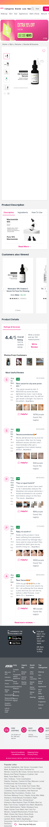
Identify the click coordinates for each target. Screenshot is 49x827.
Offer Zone (32, 673)
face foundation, (20, 791)
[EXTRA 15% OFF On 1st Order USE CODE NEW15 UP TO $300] (24, 30)
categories (9, 9)
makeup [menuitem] (4, 14)
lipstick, (7, 767)
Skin (11, 44)
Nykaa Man (32, 683)
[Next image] (8, 93)
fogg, (12, 786)
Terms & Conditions (18, 752)
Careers (8, 677)
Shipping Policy (32, 752)
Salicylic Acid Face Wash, (23, 821)
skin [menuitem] (10, 14)
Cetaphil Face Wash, (26, 805)
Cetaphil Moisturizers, (19, 812)
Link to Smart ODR (7, 710)
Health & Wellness (41, 697)
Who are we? (8, 673)
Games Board (24, 678)
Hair (39, 678)
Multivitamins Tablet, (18, 807)
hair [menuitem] (15, 14)
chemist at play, (25, 781)
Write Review (34, 345)
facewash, (14, 800)
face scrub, (13, 805)
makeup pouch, (18, 795)
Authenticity (9, 680)
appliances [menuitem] (23, 14)
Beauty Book (24, 673)
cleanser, (14, 781)
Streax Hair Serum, (16, 814)
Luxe (40, 708)
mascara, (35, 781)
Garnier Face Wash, (16, 809)
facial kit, (14, 772)
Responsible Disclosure (9, 699)
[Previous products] (4, 289)
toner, (18, 779)
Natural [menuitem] (44, 14)
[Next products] (45, 289)
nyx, (20, 800)
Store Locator (16, 682)
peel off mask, (29, 802)
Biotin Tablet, (16, 819)
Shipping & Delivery (16, 693)
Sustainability (9, 695)
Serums (18, 44)
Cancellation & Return (17, 687)
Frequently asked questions (17, 676)
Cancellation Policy (18, 754)
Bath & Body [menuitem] (34, 14)
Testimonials (9, 687)
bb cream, (23, 772)
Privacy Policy (33, 754)
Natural (40, 705)
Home (4, 44)
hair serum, (24, 767)
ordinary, (11, 779)
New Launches (33, 678)
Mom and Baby (40, 691)
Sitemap (33, 697)
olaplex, (27, 795)
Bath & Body (40, 682)
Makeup (41, 672)
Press (7, 683)
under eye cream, (29, 786)
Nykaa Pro (32, 693)
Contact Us (16, 670)
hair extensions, (21, 784)
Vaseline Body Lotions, (19, 816)
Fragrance (42, 702)
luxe (24, 9)
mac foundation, (18, 793)
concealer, (34, 767)
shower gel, (14, 788)
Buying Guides (24, 683)
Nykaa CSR (7, 691)
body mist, (35, 795)
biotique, (12, 769)
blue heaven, (17, 802)
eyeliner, (31, 774)
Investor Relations (8, 704)
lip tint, (18, 786)
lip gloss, (20, 769)
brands (18, 9)
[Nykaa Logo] (2, 8)
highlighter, (15, 767)
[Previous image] (5, 93)
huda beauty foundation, (22, 798)
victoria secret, (33, 772)
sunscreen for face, (28, 788)
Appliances (42, 686)
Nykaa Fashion (32, 688)
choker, (28, 793)
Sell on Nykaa (15, 699)
